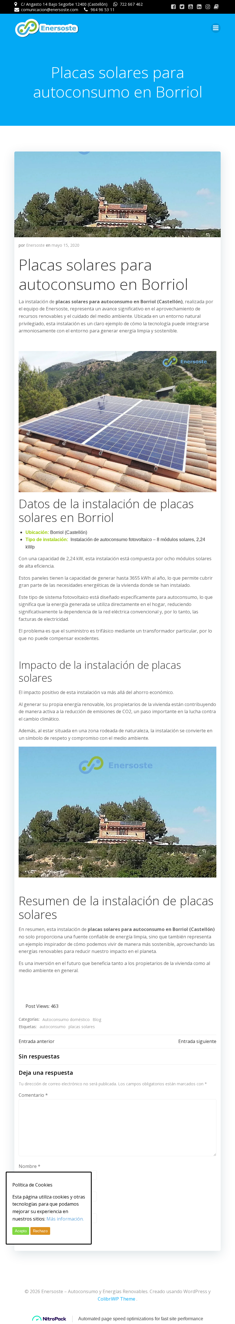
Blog (97, 1019)
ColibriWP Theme (116, 1299)
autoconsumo (53, 1026)
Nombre (29, 1166)
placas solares (81, 1026)
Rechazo (40, 1231)
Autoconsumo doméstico (66, 1019)
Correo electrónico (40, 1188)
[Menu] (216, 28)
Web (23, 1209)
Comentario (33, 1095)
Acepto (21, 1231)
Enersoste (35, 245)
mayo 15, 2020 (65, 245)
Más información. (65, 1219)
